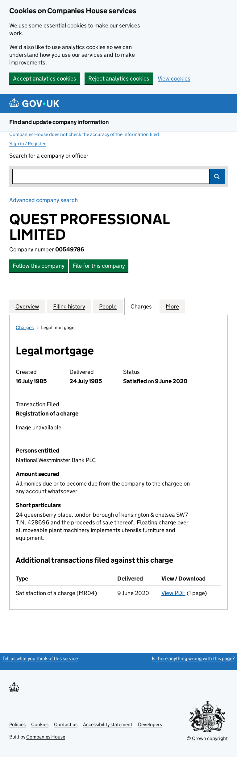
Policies (17, 724)
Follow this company (38, 265)
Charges (25, 327)
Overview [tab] (27, 306)
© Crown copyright (207, 738)
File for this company (99, 265)
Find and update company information (59, 122)
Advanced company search (43, 200)
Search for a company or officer (49, 155)
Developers (150, 724)
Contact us (65, 724)
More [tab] (172, 306)
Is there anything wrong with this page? (193, 658)
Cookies (39, 724)
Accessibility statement (107, 724)
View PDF (173, 593)
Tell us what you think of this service (40, 658)
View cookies (174, 78)
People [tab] (108, 306)
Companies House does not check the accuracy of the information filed (84, 134)
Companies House (45, 737)
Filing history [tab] (69, 306)
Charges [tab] (141, 306)
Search (217, 176)
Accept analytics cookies (44, 78)
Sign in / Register (27, 144)
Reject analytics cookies (118, 78)
